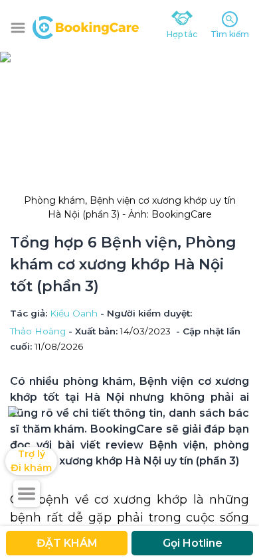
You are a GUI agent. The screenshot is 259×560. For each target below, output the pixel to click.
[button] (18, 28)
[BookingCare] (86, 26)
